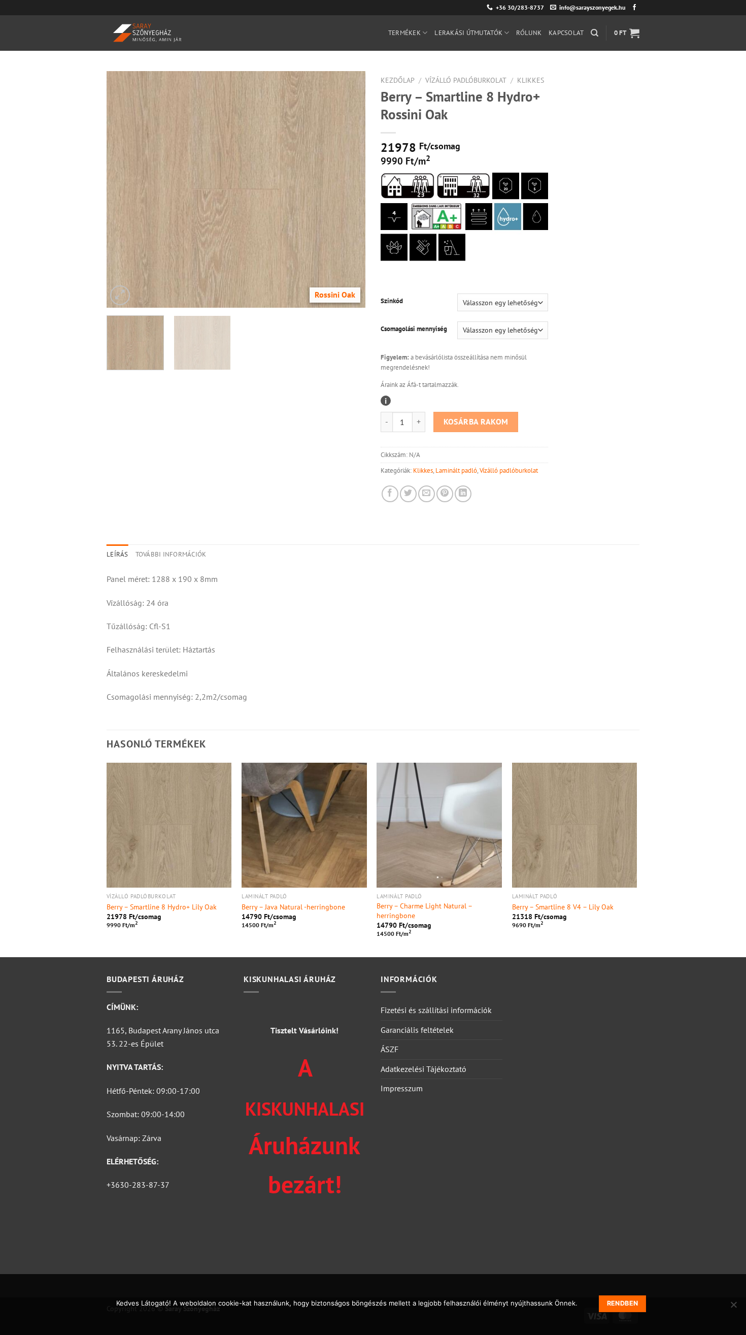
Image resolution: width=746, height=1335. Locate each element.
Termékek (404, 32)
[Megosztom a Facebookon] (390, 493)
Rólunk (528, 32)
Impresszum (402, 1088)
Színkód (392, 301)
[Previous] (124, 189)
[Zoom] (120, 295)
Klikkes (530, 80)
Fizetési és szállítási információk (436, 1010)
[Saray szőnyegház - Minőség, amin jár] (190, 33)
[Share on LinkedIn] (463, 493)
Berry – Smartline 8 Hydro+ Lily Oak (162, 906)
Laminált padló (456, 470)
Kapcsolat (566, 32)
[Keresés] (594, 33)
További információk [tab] (171, 554)
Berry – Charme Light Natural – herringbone (424, 910)
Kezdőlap (398, 80)
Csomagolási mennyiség (414, 329)
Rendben (622, 1303)
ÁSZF (389, 1049)
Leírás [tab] (117, 554)
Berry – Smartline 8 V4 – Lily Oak (563, 906)
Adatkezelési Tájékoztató (423, 1069)
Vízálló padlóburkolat (465, 80)
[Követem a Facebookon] (634, 7)
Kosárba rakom (476, 421)
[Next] (347, 189)
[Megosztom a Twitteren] (408, 493)
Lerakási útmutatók (468, 32)
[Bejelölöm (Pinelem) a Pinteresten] (444, 493)
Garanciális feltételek (417, 1030)
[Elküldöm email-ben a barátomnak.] (426, 493)
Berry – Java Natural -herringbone (293, 906)
